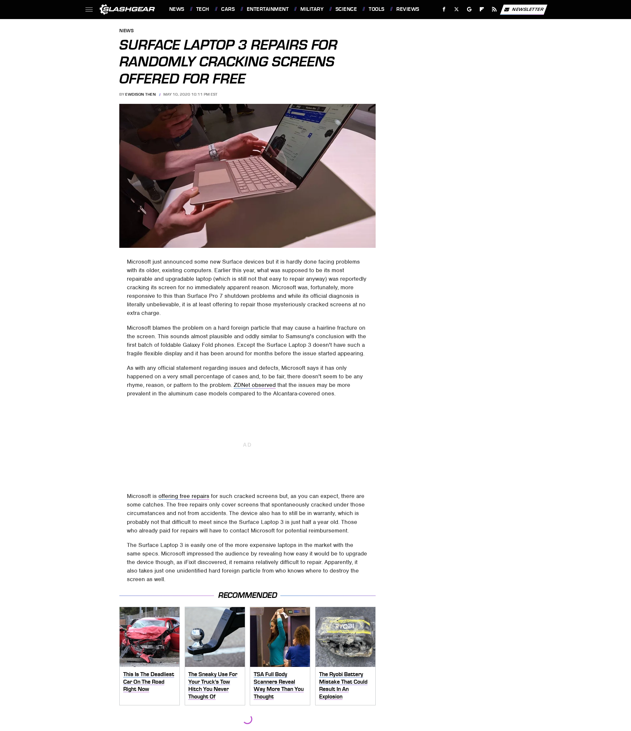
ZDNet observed (255, 385)
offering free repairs (183, 496)
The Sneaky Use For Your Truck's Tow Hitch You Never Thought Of (212, 685)
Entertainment (268, 9)
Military (311, 9)
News (176, 9)
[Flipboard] (482, 9)
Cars (228, 9)
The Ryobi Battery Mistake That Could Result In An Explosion (343, 685)
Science (346, 9)
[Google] (469, 9)
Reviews (407, 9)
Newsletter (527, 9)
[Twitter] (456, 9)
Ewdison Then (140, 94)
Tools (376, 9)
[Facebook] (444, 9)
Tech (202, 9)
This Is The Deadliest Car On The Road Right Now (148, 681)
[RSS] (494, 9)
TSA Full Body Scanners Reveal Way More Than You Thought (279, 685)
